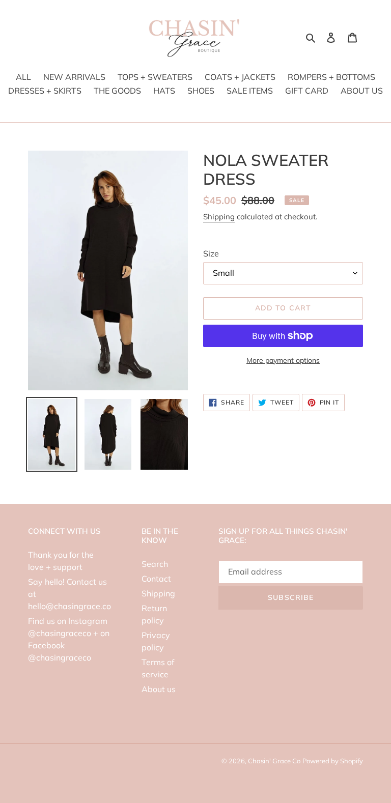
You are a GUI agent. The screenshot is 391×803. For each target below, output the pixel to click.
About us (159, 689)
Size (211, 253)
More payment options (283, 360)
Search (155, 564)
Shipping (219, 216)
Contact (156, 578)
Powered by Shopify (332, 761)
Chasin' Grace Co (274, 761)
